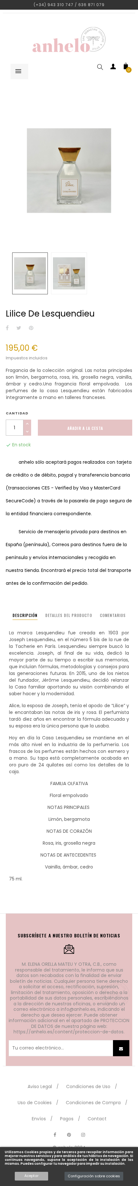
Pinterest (31, 328)
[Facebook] (54, 1135)
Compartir (7, 328)
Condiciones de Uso (88, 1086)
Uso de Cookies (35, 1102)
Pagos (66, 1118)
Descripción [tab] (25, 615)
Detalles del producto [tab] (68, 615)
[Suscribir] (121, 1048)
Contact (97, 1118)
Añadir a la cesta (85, 428)
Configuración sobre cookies (94, 1176)
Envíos (39, 1118)
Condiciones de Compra (93, 1102)
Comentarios (113, 615)
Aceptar (31, 1175)
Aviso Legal (40, 1086)
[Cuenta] (113, 68)
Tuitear (18, 328)
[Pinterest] (69, 1135)
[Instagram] (83, 1135)
